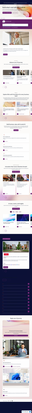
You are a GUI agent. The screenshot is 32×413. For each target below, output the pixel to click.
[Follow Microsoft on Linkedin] (12, 401)
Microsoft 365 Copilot (7, 264)
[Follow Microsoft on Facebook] (8, 401)
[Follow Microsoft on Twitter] (10, 401)
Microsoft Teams (14, 264)
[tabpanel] (16, 223)
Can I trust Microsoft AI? (14, 27)
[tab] (11, 212)
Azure (18, 264)
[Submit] (27, 25)
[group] (16, 43)
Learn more (15, 3)
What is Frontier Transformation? (6, 27)
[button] (16, 18)
